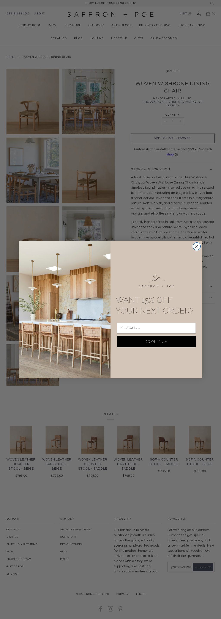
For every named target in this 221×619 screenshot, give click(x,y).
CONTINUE (156, 341)
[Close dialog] (196, 246)
